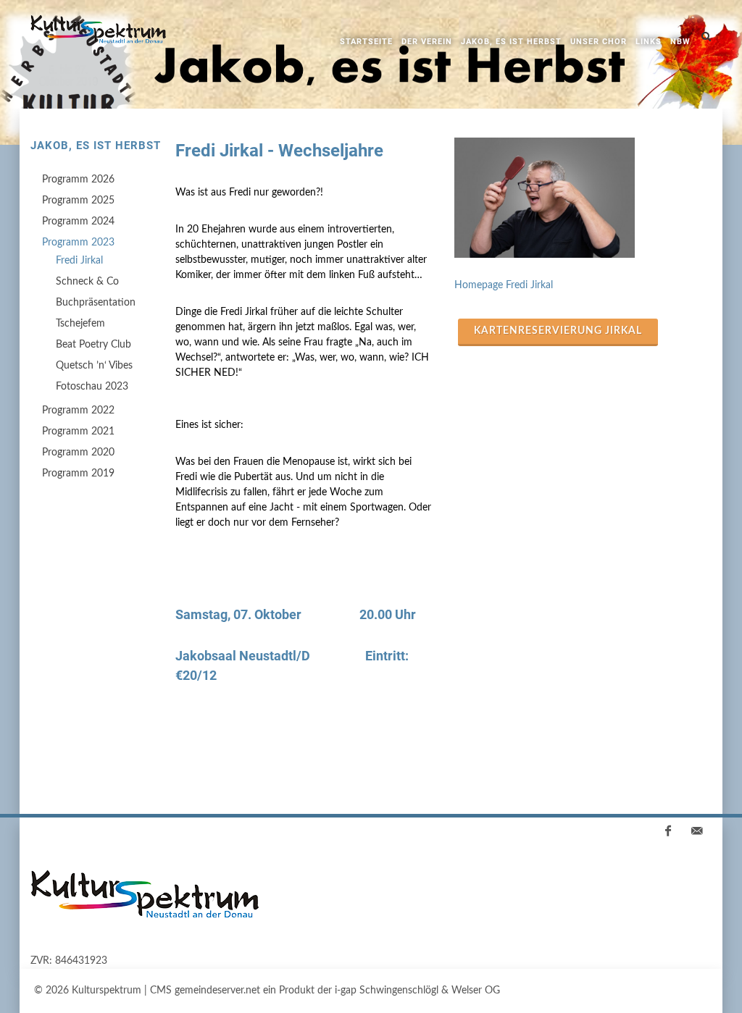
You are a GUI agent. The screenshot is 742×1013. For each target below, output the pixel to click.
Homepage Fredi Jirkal (503, 285)
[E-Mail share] (697, 831)
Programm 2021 (78, 431)
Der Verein (426, 41)
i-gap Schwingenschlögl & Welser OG (417, 990)
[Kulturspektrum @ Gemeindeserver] (98, 32)
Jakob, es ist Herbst (511, 41)
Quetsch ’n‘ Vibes (94, 366)
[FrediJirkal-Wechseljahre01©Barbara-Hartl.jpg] (583, 198)
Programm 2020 (78, 452)
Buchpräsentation (96, 303)
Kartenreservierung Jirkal (558, 331)
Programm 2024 (78, 222)
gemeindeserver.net (217, 990)
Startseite (366, 41)
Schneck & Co (87, 282)
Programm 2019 (78, 473)
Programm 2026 (78, 180)
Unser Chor (598, 41)
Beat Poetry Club (93, 345)
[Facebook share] (668, 831)
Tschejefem (80, 324)
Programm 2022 (78, 410)
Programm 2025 (78, 201)
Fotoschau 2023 (92, 387)
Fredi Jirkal (79, 261)
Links (648, 41)
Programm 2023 (78, 243)
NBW (680, 41)
